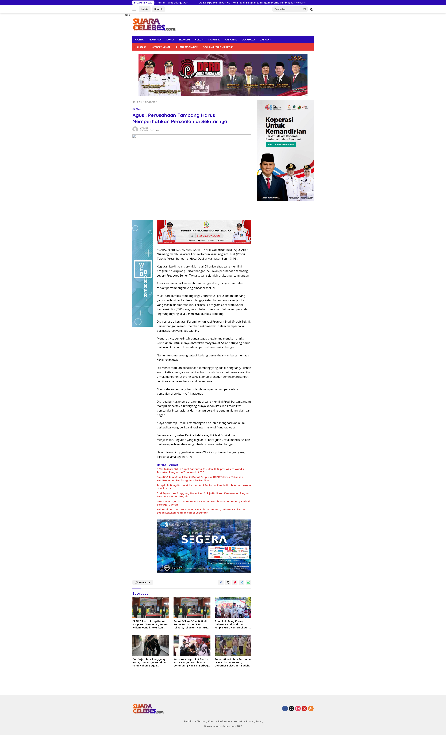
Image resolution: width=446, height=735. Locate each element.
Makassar (140, 46)
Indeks (144, 9)
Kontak (158, 9)
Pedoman (224, 721)
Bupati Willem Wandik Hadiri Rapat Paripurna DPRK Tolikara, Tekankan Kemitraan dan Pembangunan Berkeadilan (200, 479)
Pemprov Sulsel (160, 46)
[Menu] (134, 9)
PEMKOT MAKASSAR (186, 46)
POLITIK (139, 39)
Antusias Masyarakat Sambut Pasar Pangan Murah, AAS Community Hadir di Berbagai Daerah (203, 503)
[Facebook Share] (221, 582)
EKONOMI (184, 39)
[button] (304, 9)
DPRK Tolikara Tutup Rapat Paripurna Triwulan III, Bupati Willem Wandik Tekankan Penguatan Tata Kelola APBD (200, 471)
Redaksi (188, 721)
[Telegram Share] (241, 582)
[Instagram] (298, 709)
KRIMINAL (214, 39)
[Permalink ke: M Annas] (135, 128)
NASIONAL (231, 39)
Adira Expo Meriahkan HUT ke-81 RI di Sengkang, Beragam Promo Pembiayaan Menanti (207, 2)
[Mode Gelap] (312, 9)
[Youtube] (304, 709)
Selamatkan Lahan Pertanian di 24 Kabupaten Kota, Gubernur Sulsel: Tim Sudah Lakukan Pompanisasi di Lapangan (202, 511)
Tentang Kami (205, 721)
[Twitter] (291, 709)
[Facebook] (285, 709)
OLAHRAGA (248, 39)
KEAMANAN (155, 39)
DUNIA (170, 39)
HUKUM (199, 39)
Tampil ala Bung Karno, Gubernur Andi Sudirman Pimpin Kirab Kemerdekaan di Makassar (204, 487)
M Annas (144, 127)
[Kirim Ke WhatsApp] (248, 582)
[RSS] (311, 709)
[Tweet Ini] (227, 582)
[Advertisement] (120, 65)
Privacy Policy (254, 721)
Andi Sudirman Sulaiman (218, 46)
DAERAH (265, 39)
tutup (127, 15)
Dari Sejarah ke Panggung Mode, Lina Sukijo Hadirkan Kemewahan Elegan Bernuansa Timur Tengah (203, 495)
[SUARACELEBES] (154, 24)
